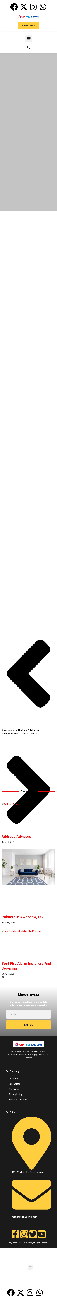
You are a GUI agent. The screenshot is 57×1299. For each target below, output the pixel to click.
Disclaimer (14, 1089)
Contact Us (14, 1084)
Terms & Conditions (18, 1099)
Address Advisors (16, 836)
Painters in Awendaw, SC (22, 917)
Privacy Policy (15, 1094)
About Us (13, 1078)
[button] (28, 38)
